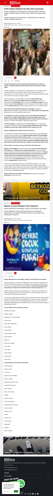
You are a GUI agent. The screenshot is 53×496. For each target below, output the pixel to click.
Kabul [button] (16, 491)
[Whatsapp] (35, 494)
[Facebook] (25, 494)
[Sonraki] (49, 191)
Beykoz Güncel (8, 23)
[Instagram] (30, 494)
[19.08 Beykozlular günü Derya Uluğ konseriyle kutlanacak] (25, 191)
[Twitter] (27, 494)
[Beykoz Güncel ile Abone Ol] (15, 77)
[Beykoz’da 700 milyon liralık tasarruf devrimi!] (26, 446)
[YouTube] (32, 494)
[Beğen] (5, 81)
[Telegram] (38, 494)
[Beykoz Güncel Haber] (15, 2)
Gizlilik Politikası (6, 491)
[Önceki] (4, 191)
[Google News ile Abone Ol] (8, 77)
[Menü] (5, 2)
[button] (47, 2)
